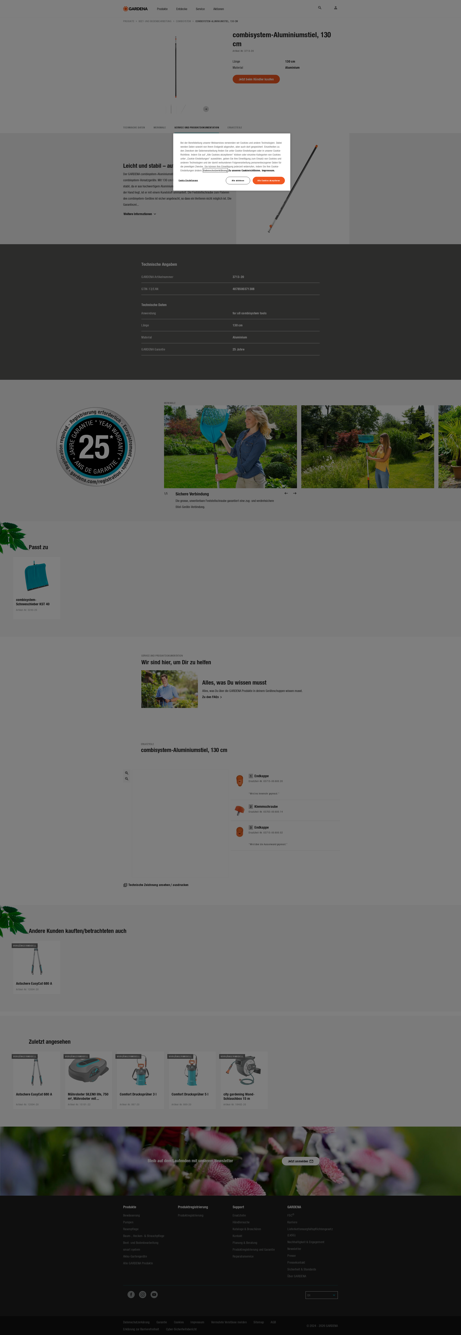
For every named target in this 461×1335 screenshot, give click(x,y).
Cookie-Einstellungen (188, 180)
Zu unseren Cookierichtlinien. (244, 170)
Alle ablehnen (238, 180)
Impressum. (268, 170)
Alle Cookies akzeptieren (269, 180)
